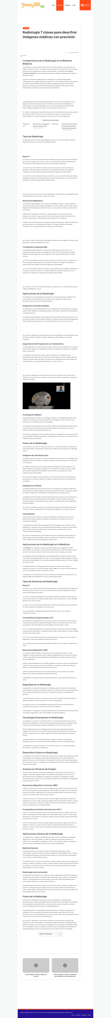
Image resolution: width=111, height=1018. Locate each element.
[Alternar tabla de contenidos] (59, 934)
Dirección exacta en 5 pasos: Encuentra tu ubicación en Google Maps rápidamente (69, 126)
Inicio (53, 5)
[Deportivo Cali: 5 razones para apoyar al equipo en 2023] (27, 126)
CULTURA (59, 5)
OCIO (73, 5)
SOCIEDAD (67, 5)
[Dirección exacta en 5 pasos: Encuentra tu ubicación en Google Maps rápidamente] (56, 126)
